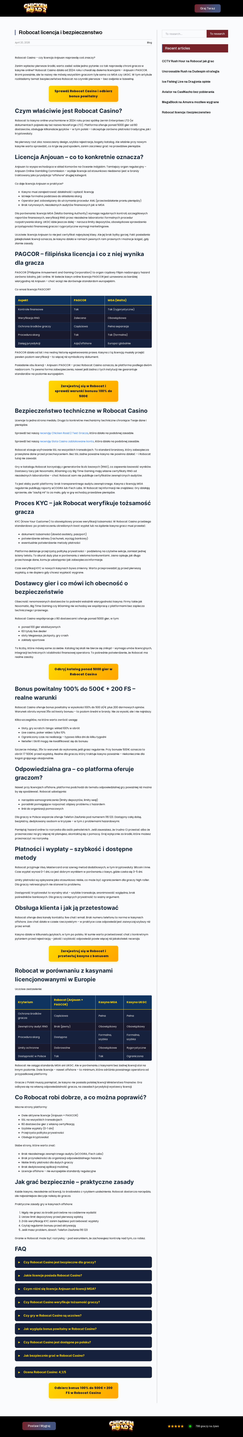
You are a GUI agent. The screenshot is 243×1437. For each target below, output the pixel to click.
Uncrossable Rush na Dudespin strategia (190, 71)
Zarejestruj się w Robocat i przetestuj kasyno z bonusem (83, 953)
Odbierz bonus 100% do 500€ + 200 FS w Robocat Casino (83, 1390)
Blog (149, 42)
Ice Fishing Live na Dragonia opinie (186, 81)
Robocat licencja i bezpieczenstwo (186, 112)
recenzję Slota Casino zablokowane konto (67, 441)
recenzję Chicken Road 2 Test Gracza (64, 433)
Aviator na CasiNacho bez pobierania (188, 92)
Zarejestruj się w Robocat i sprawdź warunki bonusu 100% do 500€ (83, 391)
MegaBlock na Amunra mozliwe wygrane (190, 102)
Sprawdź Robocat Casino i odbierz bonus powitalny (83, 93)
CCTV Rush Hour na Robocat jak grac (188, 61)
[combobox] (184, 33)
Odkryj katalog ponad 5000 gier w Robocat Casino (83, 671)
